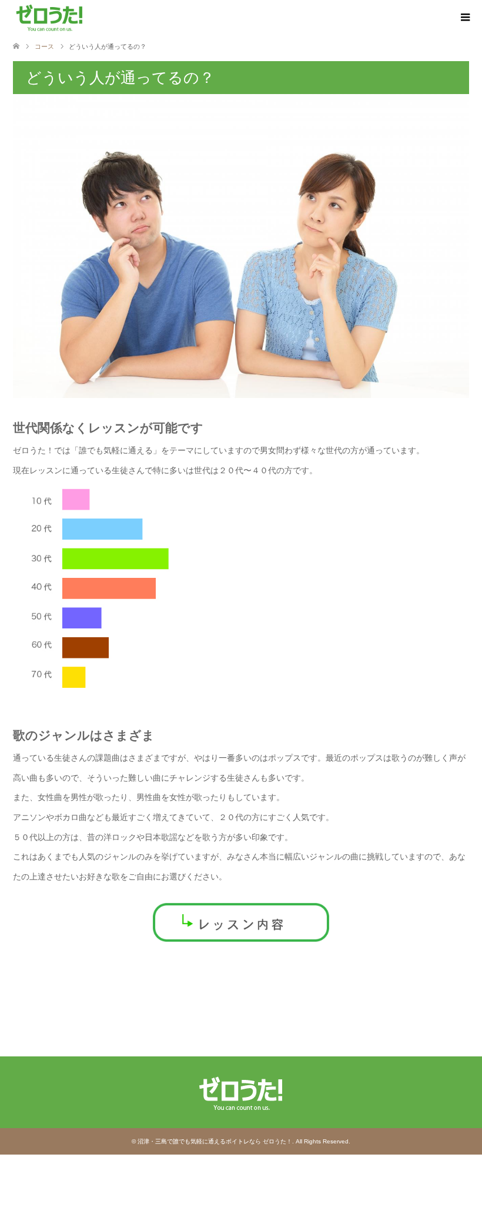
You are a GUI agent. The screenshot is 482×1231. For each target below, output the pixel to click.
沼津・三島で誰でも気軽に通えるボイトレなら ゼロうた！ (215, 1141)
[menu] (464, 17)
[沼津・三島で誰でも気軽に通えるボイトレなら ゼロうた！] (49, 17)
